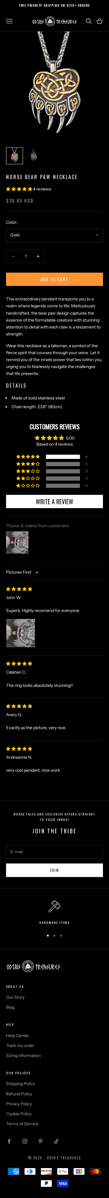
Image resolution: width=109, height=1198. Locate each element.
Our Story (15, 997)
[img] (19, 589)
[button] (19, 189)
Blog (10, 1007)
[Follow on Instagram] (25, 1141)
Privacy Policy (19, 1104)
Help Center (17, 1035)
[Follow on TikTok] (56, 1141)
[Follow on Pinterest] (41, 1141)
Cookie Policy (18, 1113)
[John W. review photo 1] (20, 633)
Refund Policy (19, 1094)
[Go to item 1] (14, 155)
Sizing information (23, 1055)
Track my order (20, 1045)
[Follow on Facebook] (9, 1141)
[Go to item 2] (33, 155)
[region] (54, 912)
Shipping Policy (20, 1083)
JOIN (54, 870)
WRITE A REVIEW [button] (54, 501)
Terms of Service (22, 1123)
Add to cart (55, 279)
